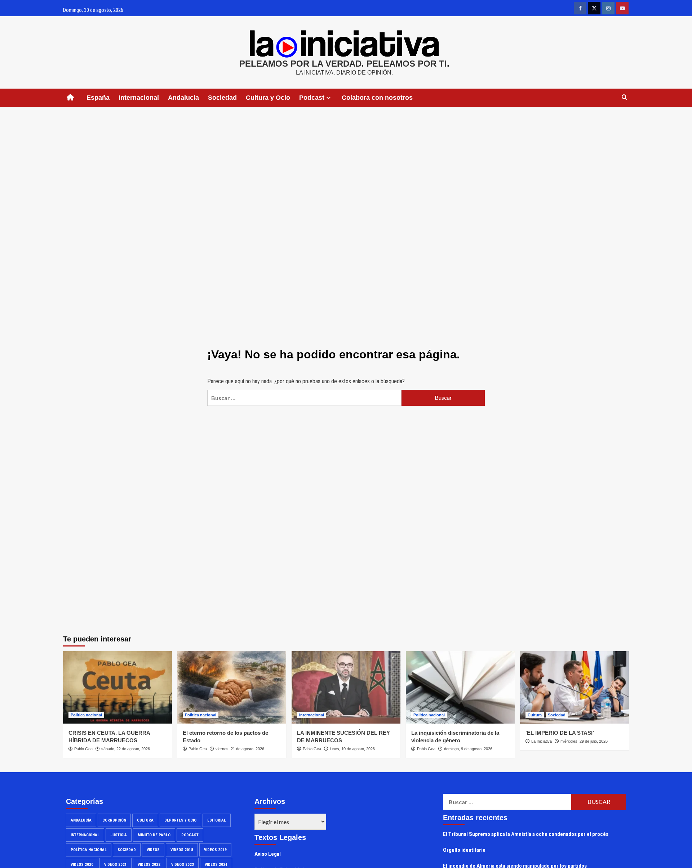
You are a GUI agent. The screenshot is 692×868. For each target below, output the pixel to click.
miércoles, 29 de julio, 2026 (584, 741)
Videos (153, 849)
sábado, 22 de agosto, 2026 (125, 749)
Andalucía (183, 97)
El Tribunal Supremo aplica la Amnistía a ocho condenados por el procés (525, 834)
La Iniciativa (541, 741)
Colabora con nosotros (377, 97)
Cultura (535, 715)
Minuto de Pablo (154, 835)
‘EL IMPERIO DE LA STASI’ (559, 733)
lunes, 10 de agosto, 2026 (352, 749)
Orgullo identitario (464, 850)
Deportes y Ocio (180, 820)
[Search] (624, 97)
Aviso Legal (267, 854)
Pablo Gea (83, 749)
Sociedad (222, 97)
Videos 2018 (181, 849)
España (98, 97)
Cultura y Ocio (268, 97)
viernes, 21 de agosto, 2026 (240, 749)
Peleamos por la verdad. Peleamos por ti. (344, 63)
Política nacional (86, 715)
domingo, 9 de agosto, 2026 (468, 749)
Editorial (216, 820)
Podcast (190, 835)
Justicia (118, 835)
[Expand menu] (328, 98)
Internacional (139, 97)
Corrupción (114, 820)
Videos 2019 (215, 849)
